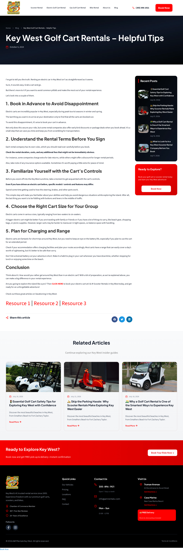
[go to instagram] (15, 527)
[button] (115, 319)
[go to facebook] (8, 527)
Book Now (4, 549)
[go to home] (13, 7)
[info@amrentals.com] (95, 496)
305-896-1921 (106, 486)
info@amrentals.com (109, 498)
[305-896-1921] (95, 484)
